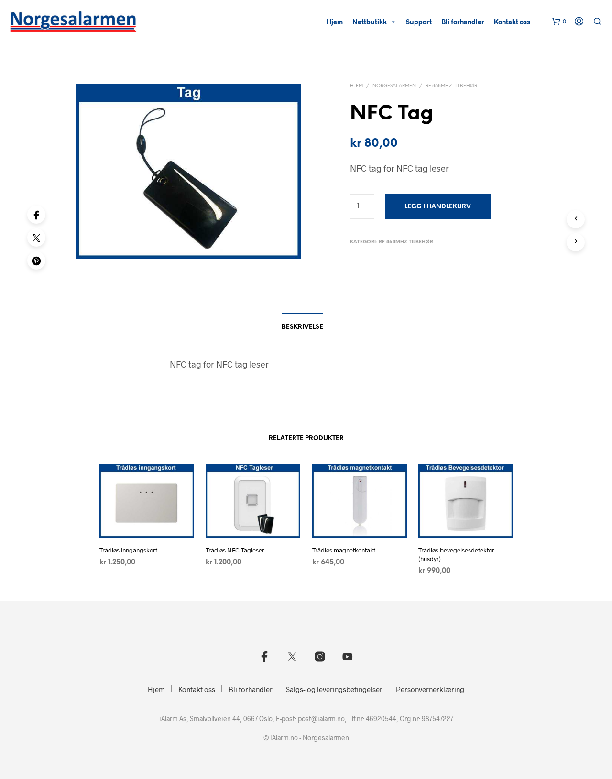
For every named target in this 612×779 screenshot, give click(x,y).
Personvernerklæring (430, 689)
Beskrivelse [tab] (302, 327)
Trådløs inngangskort (128, 550)
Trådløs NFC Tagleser (235, 550)
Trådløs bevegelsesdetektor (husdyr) (456, 554)
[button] (559, 21)
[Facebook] (36, 215)
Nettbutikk (369, 22)
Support (419, 22)
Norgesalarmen (394, 85)
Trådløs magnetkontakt (343, 550)
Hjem (335, 22)
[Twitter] (36, 237)
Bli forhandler (462, 22)
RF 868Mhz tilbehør (451, 85)
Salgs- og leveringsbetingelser (334, 689)
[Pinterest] (36, 260)
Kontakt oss (512, 22)
